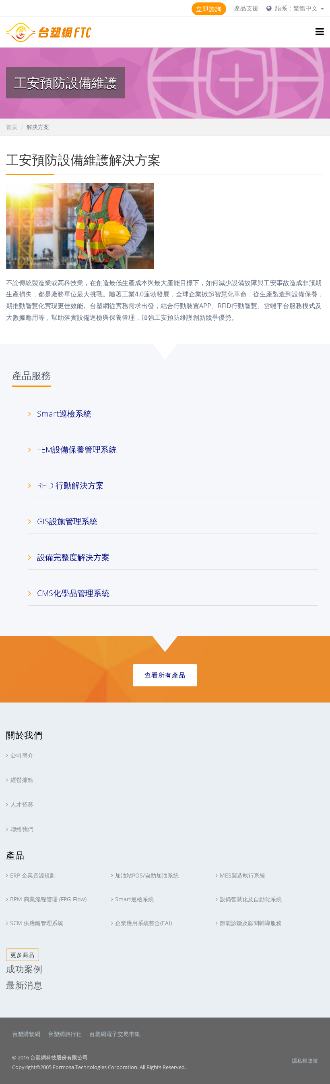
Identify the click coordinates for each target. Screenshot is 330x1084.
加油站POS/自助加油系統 (147, 875)
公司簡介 (22, 755)
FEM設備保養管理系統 (77, 449)
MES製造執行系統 (242, 875)
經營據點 (22, 780)
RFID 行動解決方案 (70, 485)
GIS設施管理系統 (67, 521)
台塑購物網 (26, 1034)
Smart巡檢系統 (64, 413)
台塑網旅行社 (65, 1034)
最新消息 (24, 985)
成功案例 (24, 969)
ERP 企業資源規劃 (33, 875)
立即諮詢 (209, 9)
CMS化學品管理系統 (73, 593)
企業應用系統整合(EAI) (143, 923)
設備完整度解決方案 (73, 557)
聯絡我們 (22, 829)
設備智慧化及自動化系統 (251, 899)
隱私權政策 (305, 1060)
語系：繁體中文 (297, 8)
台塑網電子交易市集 (114, 1034)
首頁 (11, 127)
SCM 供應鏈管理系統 (36, 923)
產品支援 (246, 8)
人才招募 (22, 804)
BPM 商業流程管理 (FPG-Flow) (48, 899)
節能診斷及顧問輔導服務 (251, 923)
